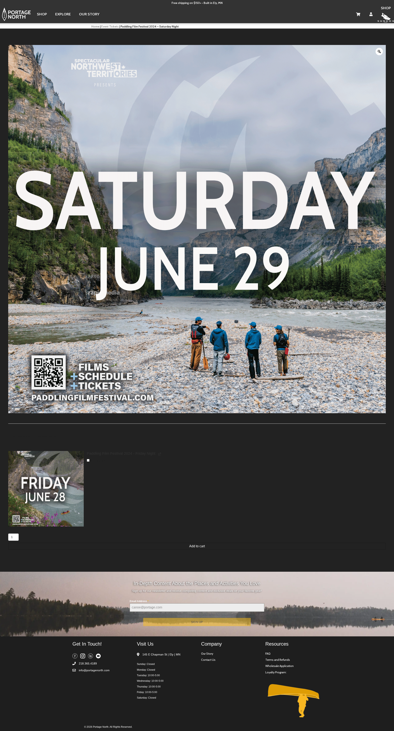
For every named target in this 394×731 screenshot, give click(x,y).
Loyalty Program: (275, 672)
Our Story (207, 653)
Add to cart (197, 546)
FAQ (267, 653)
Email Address (139, 601)
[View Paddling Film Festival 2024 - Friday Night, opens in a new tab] (159, 454)
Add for (101, 460)
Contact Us (208, 660)
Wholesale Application (279, 666)
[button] (46, 489)
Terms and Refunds (277, 660)
